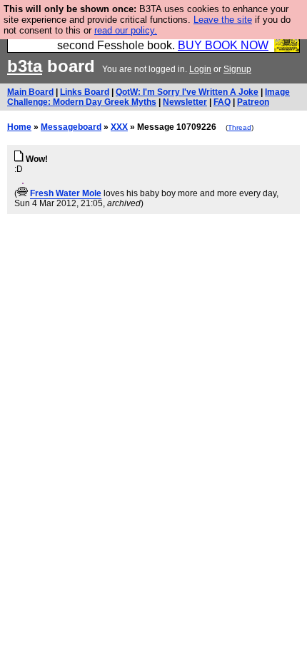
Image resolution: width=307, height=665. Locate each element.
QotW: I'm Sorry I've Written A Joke (187, 92)
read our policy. (125, 30)
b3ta (24, 66)
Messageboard (71, 127)
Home (19, 127)
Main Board (30, 92)
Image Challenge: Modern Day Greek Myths (148, 97)
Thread (239, 127)
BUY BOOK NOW (223, 45)
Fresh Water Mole (65, 193)
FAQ (222, 102)
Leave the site (222, 19)
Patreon (253, 102)
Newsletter (185, 102)
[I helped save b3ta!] (22, 193)
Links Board (84, 92)
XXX (119, 127)
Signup (237, 69)
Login (200, 69)
